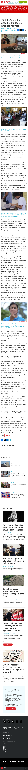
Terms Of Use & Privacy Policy (9, 741)
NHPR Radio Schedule (7, 735)
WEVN (4, 751)
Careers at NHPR (6, 738)
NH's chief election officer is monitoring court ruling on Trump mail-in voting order (18, 496)
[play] (2, 768)
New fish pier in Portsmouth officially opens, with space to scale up (18, 475)
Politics (12, 461)
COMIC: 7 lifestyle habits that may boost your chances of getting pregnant (13, 668)
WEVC (4, 747)
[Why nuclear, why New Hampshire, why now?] (5, 464)
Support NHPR (11, 709)
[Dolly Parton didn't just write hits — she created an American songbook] (13, 516)
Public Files (5, 743)
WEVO (4, 752)
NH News (13, 471)
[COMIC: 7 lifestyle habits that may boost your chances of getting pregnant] (13, 656)
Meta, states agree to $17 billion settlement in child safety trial (13, 561)
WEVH (4, 749)
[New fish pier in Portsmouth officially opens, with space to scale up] (5, 474)
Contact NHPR (6, 732)
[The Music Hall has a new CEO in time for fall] (5, 485)
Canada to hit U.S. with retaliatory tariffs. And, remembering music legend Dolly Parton (13, 627)
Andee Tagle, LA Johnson (8, 674)
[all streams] (26, 768)
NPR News (8, 435)
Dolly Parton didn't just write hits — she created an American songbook (13, 527)
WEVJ (4, 750)
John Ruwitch (5, 566)
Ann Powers (5, 532)
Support (23, 2)
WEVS (4, 755)
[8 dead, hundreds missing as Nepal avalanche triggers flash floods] (13, 580)
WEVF (4, 748)
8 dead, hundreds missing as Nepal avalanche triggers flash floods (13, 592)
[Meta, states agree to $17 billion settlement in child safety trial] (13, 550)
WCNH (4, 746)
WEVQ (4, 753)
